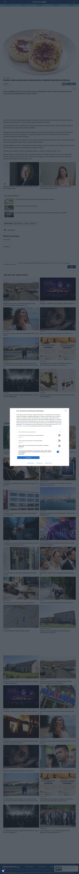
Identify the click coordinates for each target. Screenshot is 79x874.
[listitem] (39, 432)
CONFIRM (28, 457)
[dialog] (39, 437)
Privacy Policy (48, 463)
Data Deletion (30, 463)
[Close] (66, 411)
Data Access (39, 463)
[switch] (59, 435)
